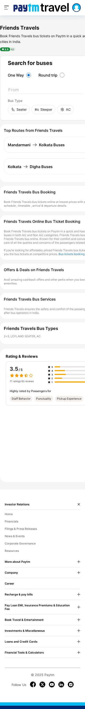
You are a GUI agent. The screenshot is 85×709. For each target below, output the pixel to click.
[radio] (20, 75)
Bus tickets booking (72, 254)
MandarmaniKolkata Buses (36, 144)
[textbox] (45, 90)
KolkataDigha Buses (30, 166)
